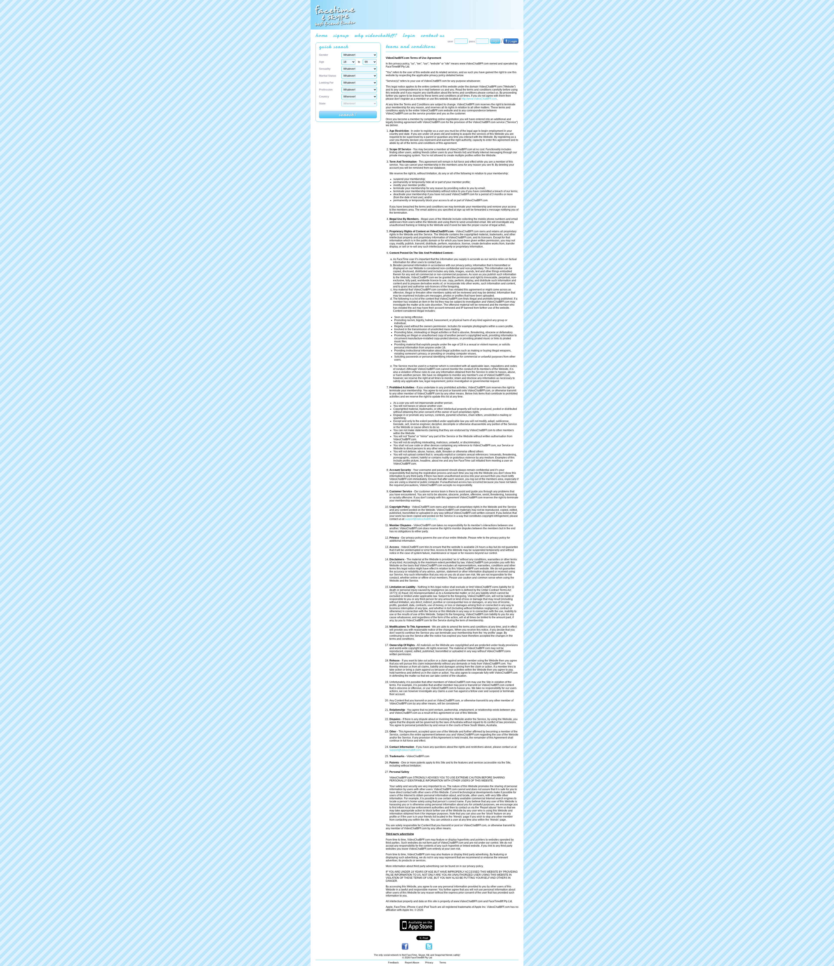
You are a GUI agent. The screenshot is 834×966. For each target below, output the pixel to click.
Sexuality (325, 68)
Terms (442, 962)
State (322, 103)
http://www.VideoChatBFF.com (479, 98)
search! (348, 114)
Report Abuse (412, 962)
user (450, 41)
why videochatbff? (375, 35)
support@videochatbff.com (420, 519)
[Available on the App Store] (417, 930)
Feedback (393, 962)
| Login (511, 41)
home (322, 35)
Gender (323, 54)
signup (341, 35)
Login (495, 41)
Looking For (326, 82)
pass (472, 41)
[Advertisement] (439, 15)
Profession (326, 89)
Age (321, 61)
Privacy (429, 962)
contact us (433, 35)
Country (324, 96)
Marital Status (327, 75)
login (409, 35)
